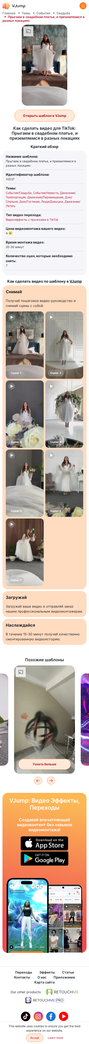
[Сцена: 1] (25, 345)
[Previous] (38, 781)
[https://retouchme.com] (62, 992)
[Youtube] (63, 1016)
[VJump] (13, 5)
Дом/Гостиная (29, 201)
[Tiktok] (26, 1016)
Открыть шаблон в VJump (44, 116)
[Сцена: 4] (64, 414)
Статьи (68, 972)
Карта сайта (44, 982)
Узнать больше (44, 764)
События (43, 13)
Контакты (22, 977)
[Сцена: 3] (25, 414)
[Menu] (83, 5)
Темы (26, 13)
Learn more (55, 1037)
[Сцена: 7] (25, 552)
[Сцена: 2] (64, 345)
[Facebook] (51, 1016)
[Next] (51, 781)
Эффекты (47, 972)
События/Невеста (45, 193)
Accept (34, 1037)
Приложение (64, 977)
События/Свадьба (18, 193)
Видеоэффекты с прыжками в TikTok (32, 219)
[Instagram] (39, 1016)
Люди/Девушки (52, 201)
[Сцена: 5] (25, 483)
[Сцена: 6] (64, 483)
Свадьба (63, 13)
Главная (9, 13)
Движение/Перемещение (45, 197)
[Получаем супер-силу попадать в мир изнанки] (28, 915)
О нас (41, 977)
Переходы (23, 972)
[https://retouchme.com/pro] (44, 1000)
